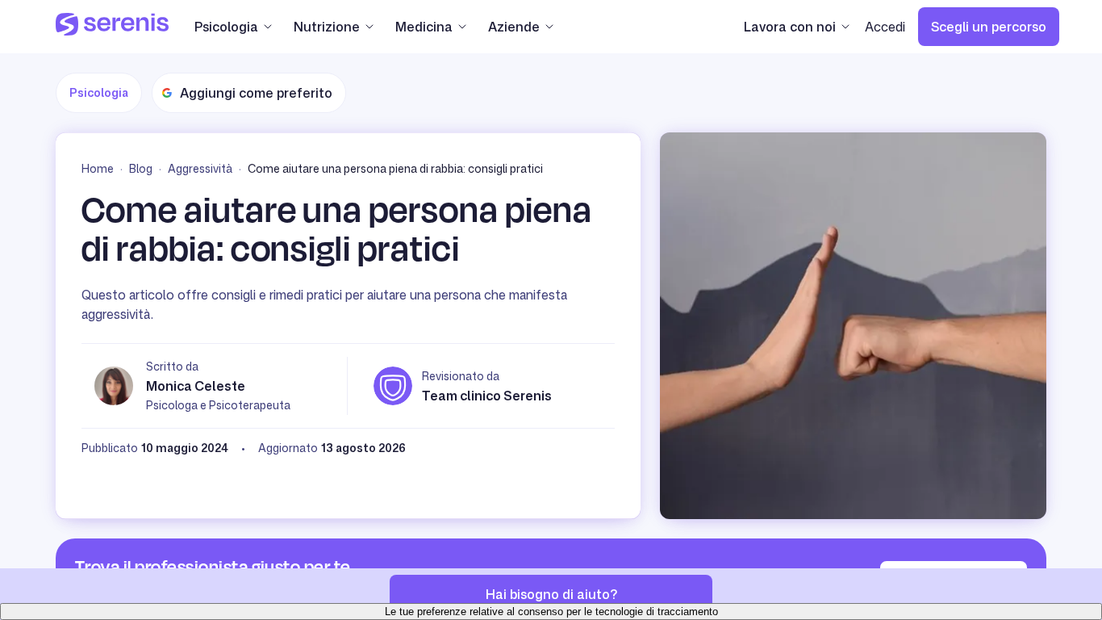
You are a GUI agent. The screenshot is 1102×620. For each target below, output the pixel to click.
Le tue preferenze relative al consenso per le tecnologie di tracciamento (551, 611)
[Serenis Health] (112, 26)
